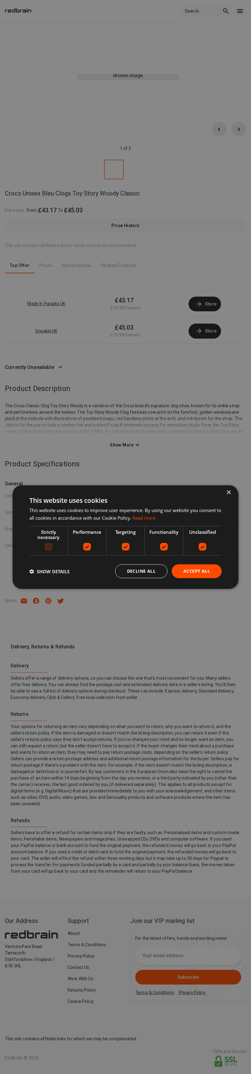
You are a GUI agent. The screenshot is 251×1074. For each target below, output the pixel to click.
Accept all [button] (196, 571)
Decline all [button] (141, 571)
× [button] (228, 492)
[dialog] (125, 537)
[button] (49, 571)
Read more (144, 517)
